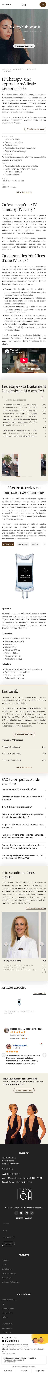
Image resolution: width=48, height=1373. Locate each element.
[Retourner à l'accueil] (24, 4)
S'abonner (8, 1244)
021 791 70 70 (7, 1169)
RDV (43, 4)
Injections (5, 1260)
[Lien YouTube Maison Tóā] (21, 1213)
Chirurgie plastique (9, 1273)
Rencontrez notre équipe (36, 908)
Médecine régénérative (10, 1282)
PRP (3, 1304)
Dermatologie (7, 1278)
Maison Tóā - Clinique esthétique (26, 1029)
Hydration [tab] (8, 544)
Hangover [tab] (22, 544)
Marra (15, 1045)
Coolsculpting (7, 1328)
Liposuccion (6, 1332)
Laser (4, 1265)
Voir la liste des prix (24, 192)
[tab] (18, 476)
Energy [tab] (35, 544)
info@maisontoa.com (10, 1164)
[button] (6, 4)
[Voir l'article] (19, 1002)
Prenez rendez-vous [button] (24, 1090)
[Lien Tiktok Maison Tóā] (32, 1213)
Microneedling (7, 1313)
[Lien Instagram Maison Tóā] (27, 1213)
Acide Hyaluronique (9, 1300)
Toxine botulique (8, 1308)
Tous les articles (39, 993)
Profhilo (4, 1317)
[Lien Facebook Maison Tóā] (16, 1213)
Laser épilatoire (7, 1324)
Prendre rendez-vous (24, 46)
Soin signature (7, 1269)
